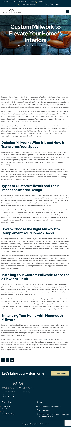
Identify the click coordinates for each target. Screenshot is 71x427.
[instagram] (52, 4)
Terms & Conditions (8, 414)
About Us (5, 409)
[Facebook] (47, 4)
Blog (36, 45)
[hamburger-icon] (67, 11)
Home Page (6, 406)
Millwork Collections (46, 45)
